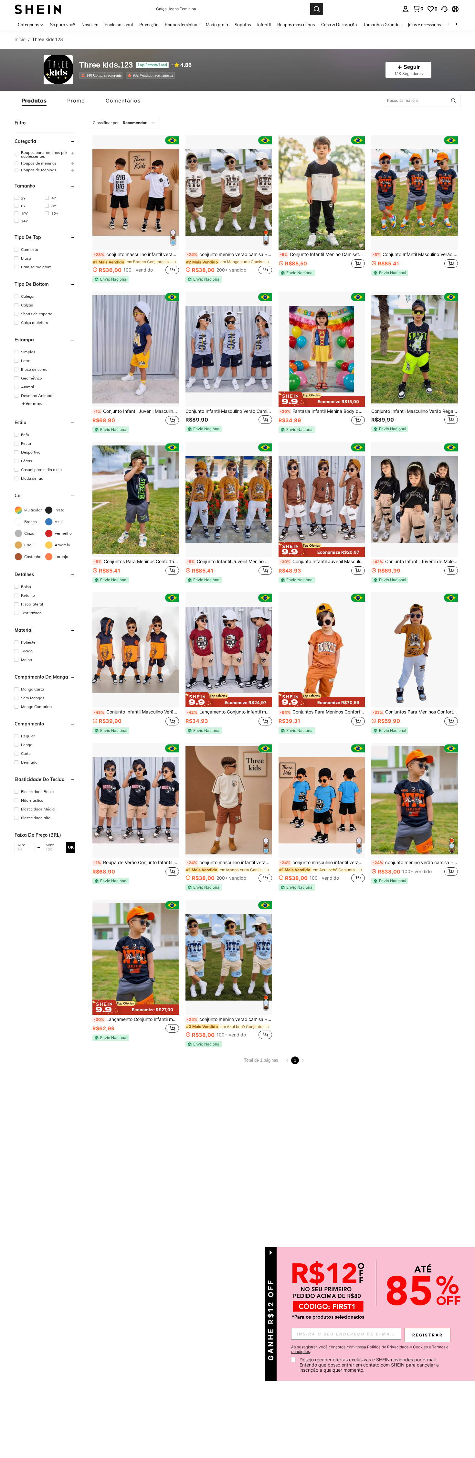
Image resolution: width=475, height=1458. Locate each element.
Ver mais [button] (34, 403)
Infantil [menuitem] (264, 24)
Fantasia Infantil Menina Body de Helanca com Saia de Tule (322, 411)
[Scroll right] (456, 24)
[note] (110, 279)
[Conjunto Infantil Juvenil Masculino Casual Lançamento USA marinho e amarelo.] (135, 349)
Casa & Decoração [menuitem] (339, 24)
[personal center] (405, 9)
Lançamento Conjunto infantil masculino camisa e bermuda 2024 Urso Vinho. (229, 711)
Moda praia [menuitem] (217, 24)
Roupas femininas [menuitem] (182, 24)
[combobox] (125, 123)
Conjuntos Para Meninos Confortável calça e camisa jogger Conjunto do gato (415, 711)
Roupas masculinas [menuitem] (296, 24)
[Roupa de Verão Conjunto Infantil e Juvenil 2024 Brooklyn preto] (135, 800)
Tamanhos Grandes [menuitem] (382, 24)
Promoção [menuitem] (148, 24)
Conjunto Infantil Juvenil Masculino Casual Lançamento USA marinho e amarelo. (136, 411)
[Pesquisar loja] (453, 100)
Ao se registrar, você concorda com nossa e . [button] (370, 1349)
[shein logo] (38, 8)
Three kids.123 (106, 65)
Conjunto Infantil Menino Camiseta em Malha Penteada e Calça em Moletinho (322, 254)
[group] (45, 154)
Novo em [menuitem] (89, 24)
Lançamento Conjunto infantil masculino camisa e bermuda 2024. (136, 1019)
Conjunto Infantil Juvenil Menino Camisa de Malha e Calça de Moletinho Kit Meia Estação (229, 561)
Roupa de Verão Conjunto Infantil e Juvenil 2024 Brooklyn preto (136, 862)
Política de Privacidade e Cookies (397, 1347)
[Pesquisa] (316, 9)
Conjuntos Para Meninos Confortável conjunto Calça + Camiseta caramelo (322, 711)
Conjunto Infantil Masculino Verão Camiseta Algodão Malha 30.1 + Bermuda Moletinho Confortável (228, 411)
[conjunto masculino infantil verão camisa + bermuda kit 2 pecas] (135, 192)
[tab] (34, 100)
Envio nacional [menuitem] (119, 24)
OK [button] (71, 847)
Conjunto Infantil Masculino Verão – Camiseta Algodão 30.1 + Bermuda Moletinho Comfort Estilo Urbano (415, 254)
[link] (418, 9)
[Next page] (303, 1060)
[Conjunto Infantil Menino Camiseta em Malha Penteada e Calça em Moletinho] (322, 192)
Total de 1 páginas (261, 1060)
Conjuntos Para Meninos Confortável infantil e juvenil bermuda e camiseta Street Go (136, 561)
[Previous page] (287, 1060)
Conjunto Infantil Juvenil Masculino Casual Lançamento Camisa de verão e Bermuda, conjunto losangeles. (322, 561)
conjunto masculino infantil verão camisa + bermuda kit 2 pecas (136, 254)
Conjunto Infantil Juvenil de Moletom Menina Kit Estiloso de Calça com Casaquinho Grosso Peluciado (415, 561)
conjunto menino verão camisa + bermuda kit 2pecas (229, 254)
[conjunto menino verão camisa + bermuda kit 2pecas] (228, 192)
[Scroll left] (448, 24)
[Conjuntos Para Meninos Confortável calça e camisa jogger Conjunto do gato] (414, 649)
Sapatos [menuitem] (243, 24)
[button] (444, 9)
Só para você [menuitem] (62, 24)
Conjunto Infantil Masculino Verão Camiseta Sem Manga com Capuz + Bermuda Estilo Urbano (136, 711)
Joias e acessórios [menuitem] (424, 24)
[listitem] (102, 75)
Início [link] (20, 39)
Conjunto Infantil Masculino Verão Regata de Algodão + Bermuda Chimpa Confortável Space (414, 411)
